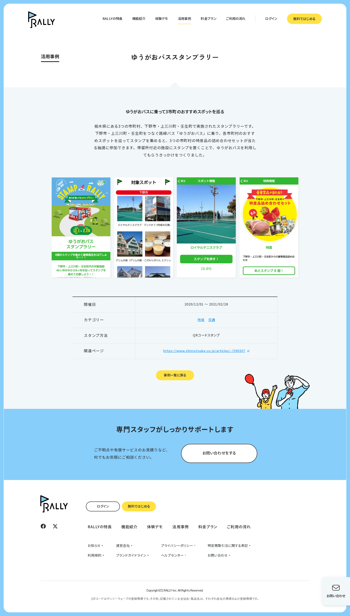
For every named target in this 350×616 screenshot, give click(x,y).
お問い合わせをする (219, 452)
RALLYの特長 (112, 18)
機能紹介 (138, 18)
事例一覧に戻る (175, 375)
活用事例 (184, 18)
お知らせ (94, 545)
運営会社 (123, 545)
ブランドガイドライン (131, 555)
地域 (200, 319)
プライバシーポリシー (177, 545)
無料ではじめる (304, 18)
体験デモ (161, 18)
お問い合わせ (218, 555)
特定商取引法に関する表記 (228, 545)
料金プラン (208, 18)
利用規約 (94, 555)
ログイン (271, 18)
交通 (211, 319)
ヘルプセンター (172, 555)
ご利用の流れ (235, 18)
